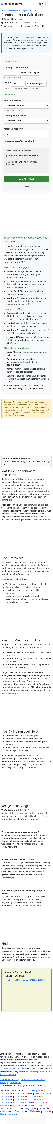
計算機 (32, 1111)
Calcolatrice (5, 1093)
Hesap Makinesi (23, 1102)
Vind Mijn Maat (26, 179)
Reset (26, 186)
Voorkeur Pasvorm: (13, 100)
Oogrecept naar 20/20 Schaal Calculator (26, 979)
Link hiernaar (24, 26)
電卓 (2, 1114)
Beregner (36, 1090)
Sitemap (4, 1082)
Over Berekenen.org (9, 1079)
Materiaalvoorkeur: (13, 128)
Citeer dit (7, 26)
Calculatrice (5, 1102)
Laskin (17, 1108)
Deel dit (40, 26)
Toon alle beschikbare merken (23, 155)
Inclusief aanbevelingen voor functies (22, 163)
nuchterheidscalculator (34, 761)
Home (3, 11)
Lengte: (7, 82)
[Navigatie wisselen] (48, 3)
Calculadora (21, 1093)
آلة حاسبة (4, 1111)
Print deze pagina (11, 22)
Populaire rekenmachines (33, 1079)
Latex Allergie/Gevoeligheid (20, 141)
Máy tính (29, 1108)
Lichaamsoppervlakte (17, 687)
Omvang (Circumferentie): (17, 67)
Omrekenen (15, 1082)
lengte (29, 491)
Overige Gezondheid (27, 11)
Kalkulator (40, 1102)
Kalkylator (4, 1108)
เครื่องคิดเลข (18, 1111)
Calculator (4, 1096)
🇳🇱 (40, 4)
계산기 (12, 1114)
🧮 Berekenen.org (12, 3)
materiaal (9, 593)
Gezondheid (13, 11)
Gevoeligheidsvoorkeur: (15, 115)
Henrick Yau (16, 19)
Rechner (42, 1108)
